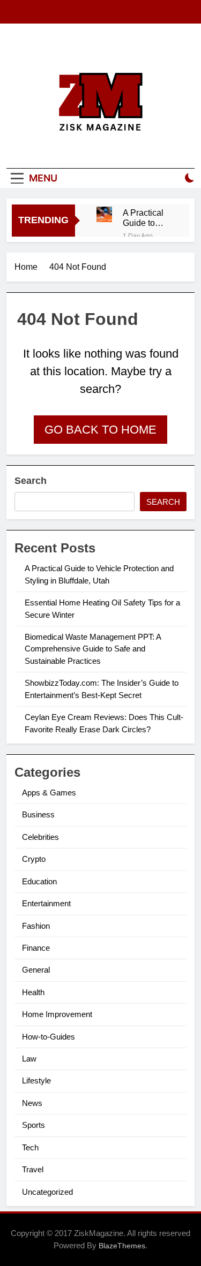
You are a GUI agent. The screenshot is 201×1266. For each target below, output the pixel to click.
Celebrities (40, 837)
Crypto (34, 858)
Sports (33, 1124)
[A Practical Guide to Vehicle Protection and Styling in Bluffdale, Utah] (104, 214)
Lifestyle (36, 1080)
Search (30, 480)
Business (38, 814)
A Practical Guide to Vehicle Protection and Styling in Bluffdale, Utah (145, 218)
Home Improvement (57, 1014)
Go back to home (100, 429)
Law (29, 1058)
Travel (32, 1169)
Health (33, 992)
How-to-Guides (48, 1036)
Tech (30, 1147)
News (32, 1103)
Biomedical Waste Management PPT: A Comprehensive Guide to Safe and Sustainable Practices (93, 648)
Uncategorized (47, 1191)
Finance (36, 947)
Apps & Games (49, 792)
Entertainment (46, 903)
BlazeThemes (122, 1245)
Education (39, 881)
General (36, 969)
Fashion (36, 925)
